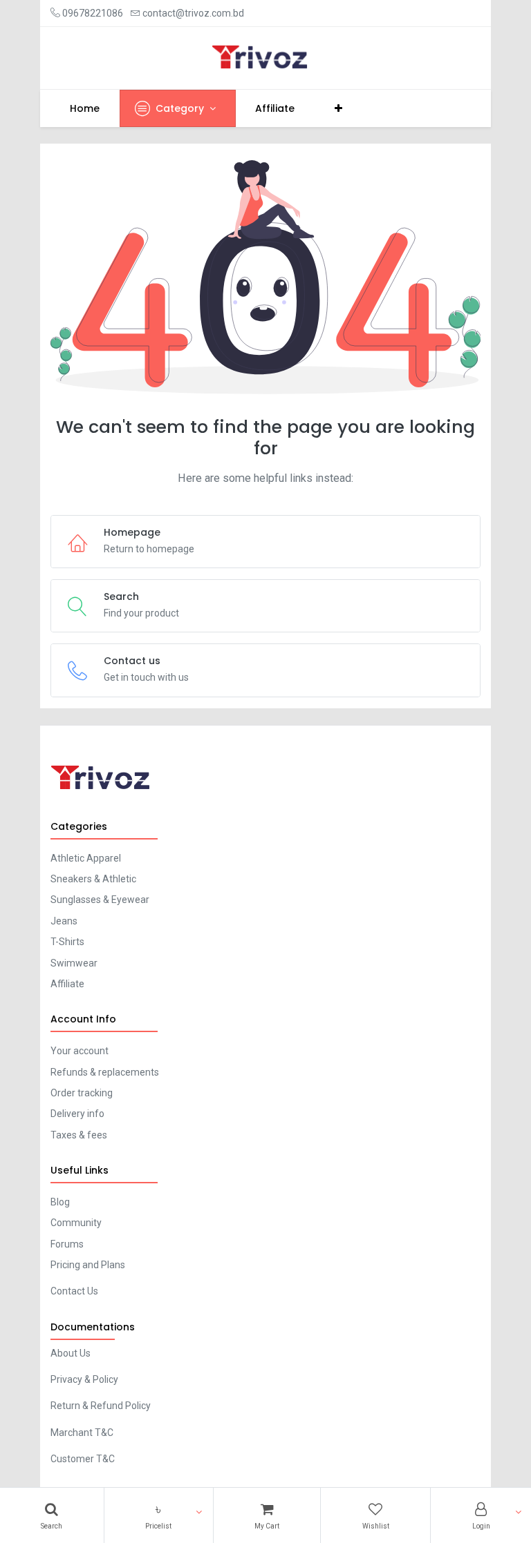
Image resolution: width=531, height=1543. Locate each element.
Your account (79, 1050)
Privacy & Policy (84, 1379)
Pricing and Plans (87, 1264)
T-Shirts (67, 941)
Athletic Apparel (85, 858)
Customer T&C (82, 1458)
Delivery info (77, 1113)
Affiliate (67, 983)
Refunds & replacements (104, 1072)
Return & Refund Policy (100, 1405)
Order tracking (81, 1092)
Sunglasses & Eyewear (99, 899)
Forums (67, 1244)
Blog (60, 1201)
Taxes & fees (78, 1135)
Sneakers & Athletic (93, 878)
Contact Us (74, 1291)
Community (76, 1222)
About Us (70, 1353)
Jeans (63, 920)
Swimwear (73, 963)
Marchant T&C (81, 1432)
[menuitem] (85, 108)
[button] (158, 1515)
